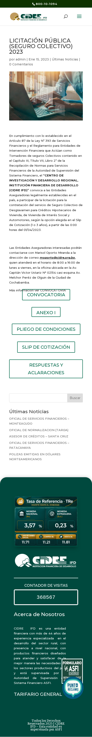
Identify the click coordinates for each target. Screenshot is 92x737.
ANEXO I (46, 312)
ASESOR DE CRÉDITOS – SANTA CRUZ (38, 436)
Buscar (75, 398)
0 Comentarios (21, 64)
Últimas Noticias (65, 59)
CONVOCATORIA (46, 294)
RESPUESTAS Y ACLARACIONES (46, 368)
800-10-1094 (46, 4)
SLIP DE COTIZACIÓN (46, 347)
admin (21, 59)
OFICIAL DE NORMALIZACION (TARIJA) (38, 430)
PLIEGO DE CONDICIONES (46, 329)
